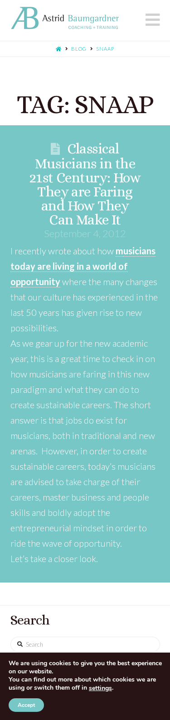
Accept (26, 705)
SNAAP (105, 49)
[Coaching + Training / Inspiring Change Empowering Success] (64, 18)
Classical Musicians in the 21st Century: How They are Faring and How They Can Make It (85, 184)
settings (100, 688)
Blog (79, 49)
